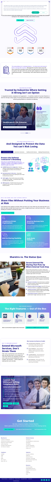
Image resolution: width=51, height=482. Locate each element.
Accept (35, 12)
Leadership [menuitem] (28, 472)
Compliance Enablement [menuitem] (5, 439)
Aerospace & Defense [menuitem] (30, 454)
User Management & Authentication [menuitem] (32, 441)
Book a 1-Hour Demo (9, 429)
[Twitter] (42, 480)
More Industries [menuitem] (29, 461)
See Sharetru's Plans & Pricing (7, 212)
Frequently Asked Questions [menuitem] (31, 469)
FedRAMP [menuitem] (2, 454)
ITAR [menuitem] (2, 456)
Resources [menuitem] (28, 465)
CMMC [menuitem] (2, 455)
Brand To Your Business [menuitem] (30, 446)
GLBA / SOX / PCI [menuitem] (4, 461)
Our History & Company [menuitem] (5, 446)
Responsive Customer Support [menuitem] (6, 442)
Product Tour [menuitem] (28, 448)
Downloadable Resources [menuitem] (30, 468)
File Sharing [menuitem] (28, 439)
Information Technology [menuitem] (30, 458)
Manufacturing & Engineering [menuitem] (31, 459)
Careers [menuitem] (27, 471)
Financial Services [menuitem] (29, 456)
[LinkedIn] (44, 480)
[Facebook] (46, 480)
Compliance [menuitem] (3, 452)
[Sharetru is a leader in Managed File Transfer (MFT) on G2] (10, 54)
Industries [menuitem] (28, 452)
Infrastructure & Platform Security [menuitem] (7, 441)
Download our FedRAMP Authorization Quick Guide (37, 327)
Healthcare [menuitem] (28, 455)
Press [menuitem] (27, 474)
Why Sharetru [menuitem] (4, 438)
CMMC (5, 406)
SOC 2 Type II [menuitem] (3, 459)
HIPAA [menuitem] (2, 458)
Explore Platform (29, 20)
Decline (43, 12)
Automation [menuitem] (28, 442)
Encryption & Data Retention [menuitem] (6, 445)
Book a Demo (20, 20)
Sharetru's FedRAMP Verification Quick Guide (15, 127)
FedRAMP (16, 403)
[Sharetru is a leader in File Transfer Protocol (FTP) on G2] (30, 54)
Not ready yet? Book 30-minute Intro (24, 429)
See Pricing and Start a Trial (40, 429)
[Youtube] (49, 480)
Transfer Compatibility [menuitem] (30, 445)
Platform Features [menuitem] (30, 438)
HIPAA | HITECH (7, 403)
